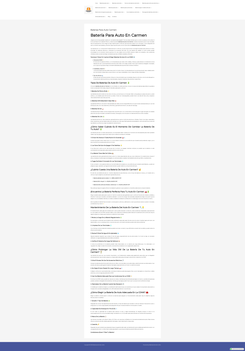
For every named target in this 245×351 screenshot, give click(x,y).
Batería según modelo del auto (142, 7)
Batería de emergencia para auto (103, 12)
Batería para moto (119, 12)
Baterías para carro (104, 3)
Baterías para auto (113, 7)
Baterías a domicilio (117, 3)
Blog (109, 16)
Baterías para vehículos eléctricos (150, 3)
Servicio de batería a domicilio (132, 3)
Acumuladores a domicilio (133, 12)
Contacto (114, 16)
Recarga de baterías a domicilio (150, 12)
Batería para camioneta (126, 7)
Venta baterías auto (100, 16)
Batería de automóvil (100, 7)
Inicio (96, 3)
